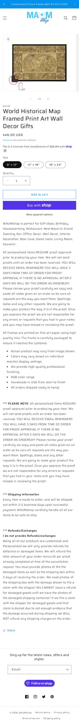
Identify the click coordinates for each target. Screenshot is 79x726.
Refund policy (42, 712)
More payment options (39, 214)
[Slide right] (48, 99)
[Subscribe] (67, 669)
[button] (5, 18)
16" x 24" (55, 165)
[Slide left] (31, 99)
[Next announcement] (75, 4)
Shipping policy (52, 718)
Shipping (7, 140)
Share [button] (11, 630)
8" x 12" (12, 165)
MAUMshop (25, 712)
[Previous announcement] (4, 4)
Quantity (8, 173)
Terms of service (31, 718)
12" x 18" (34, 165)
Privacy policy (61, 712)
